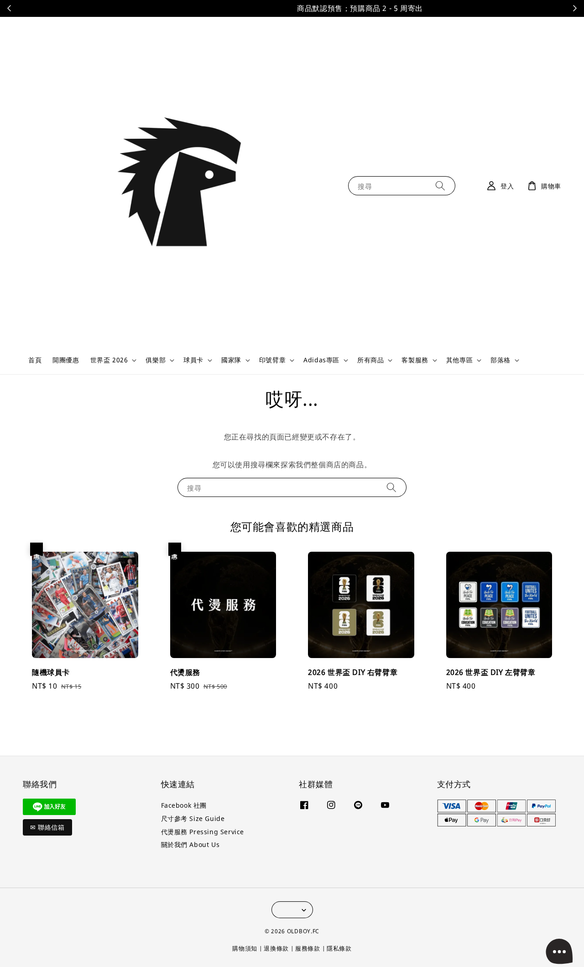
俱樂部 (156, 360)
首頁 (35, 359)
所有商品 (370, 360)
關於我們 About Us (190, 844)
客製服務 (415, 360)
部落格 (500, 360)
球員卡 (193, 360)
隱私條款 (339, 948)
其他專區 (459, 360)
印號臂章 (272, 360)
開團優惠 (65, 359)
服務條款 (307, 948)
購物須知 (244, 948)
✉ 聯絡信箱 (47, 827)
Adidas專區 (321, 360)
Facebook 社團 (184, 805)
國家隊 (231, 360)
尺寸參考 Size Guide (193, 818)
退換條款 (276, 948)
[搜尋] (440, 185)
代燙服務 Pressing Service (203, 831)
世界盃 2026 (109, 360)
